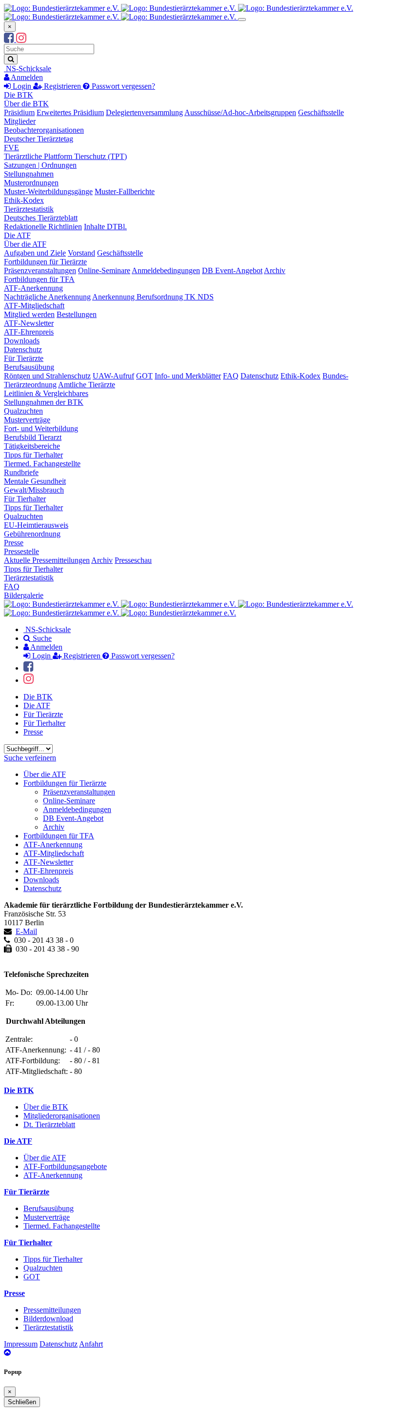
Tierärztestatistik (29, 209)
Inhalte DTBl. (105, 226)
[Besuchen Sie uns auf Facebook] (10, 39)
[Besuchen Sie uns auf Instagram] (21, 39)
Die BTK (18, 95)
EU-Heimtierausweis (36, 525)
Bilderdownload (48, 1318)
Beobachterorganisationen (44, 130)
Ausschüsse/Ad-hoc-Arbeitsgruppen (240, 112)
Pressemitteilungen (52, 1310)
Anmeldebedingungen (166, 270)
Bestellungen (77, 314)
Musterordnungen (31, 183)
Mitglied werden (29, 314)
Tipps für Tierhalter (33, 455)
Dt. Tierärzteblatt (49, 1124)
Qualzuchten (23, 411)
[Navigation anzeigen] (242, 19)
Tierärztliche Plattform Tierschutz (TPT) (65, 156)
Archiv (274, 270)
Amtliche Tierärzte (86, 384)
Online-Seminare (104, 270)
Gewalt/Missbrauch (34, 490)
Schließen (22, 1402)
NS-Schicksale (27, 68)
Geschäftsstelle (321, 112)
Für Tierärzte (23, 358)
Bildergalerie (23, 595)
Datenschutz (23, 349)
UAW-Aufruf (113, 376)
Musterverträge (27, 420)
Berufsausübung (29, 367)
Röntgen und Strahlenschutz (47, 376)
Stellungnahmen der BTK (43, 402)
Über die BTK (26, 103)
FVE (11, 147)
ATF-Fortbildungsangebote (65, 1166)
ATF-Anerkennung (33, 288)
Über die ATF (25, 244)
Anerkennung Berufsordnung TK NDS (153, 297)
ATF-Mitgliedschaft (34, 305)
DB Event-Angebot (232, 270)
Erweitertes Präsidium (70, 112)
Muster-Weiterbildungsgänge (48, 191)
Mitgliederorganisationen (61, 1116)
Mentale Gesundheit (35, 481)
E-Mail (26, 931)
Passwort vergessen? (122, 86)
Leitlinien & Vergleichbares (46, 393)
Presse (13, 542)
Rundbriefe (21, 472)
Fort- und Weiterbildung (41, 428)
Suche (41, 638)
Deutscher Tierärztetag (38, 139)
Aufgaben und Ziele (35, 253)
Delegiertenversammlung (144, 112)
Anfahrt (91, 1344)
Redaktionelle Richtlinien (43, 226)
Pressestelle (21, 551)
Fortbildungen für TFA (39, 279)
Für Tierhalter (25, 499)
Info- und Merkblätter (188, 376)
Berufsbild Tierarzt (32, 437)
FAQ (231, 376)
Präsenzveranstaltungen (40, 270)
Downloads (22, 341)
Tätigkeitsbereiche (32, 446)
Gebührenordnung (32, 534)
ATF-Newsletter (29, 323)
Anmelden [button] (26, 77)
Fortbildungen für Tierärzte (45, 262)
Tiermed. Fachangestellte (42, 463)
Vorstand (81, 253)
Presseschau (133, 560)
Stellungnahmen (29, 174)
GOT (144, 376)
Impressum (21, 1344)
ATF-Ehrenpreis (29, 332)
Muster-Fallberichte (125, 191)
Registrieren (62, 86)
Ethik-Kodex (24, 200)
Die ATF (17, 235)
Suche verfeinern (30, 758)
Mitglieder (20, 121)
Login (22, 86)
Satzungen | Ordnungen (40, 165)
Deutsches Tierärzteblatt (41, 218)
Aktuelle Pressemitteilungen (47, 560)
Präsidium (19, 112)
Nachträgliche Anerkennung (47, 297)
